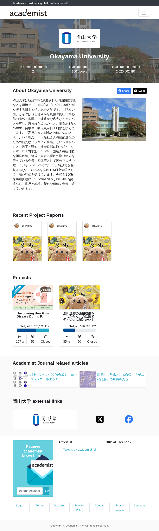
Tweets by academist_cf (79, 449)
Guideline (59, 505)
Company (139, 505)
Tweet (141, 90)
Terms (39, 505)
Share (125, 90)
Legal (19, 505)
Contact (99, 505)
